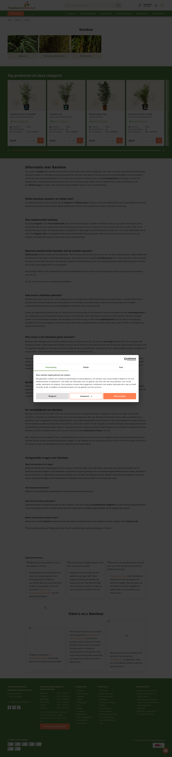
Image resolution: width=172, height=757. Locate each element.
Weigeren (52, 396)
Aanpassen (84, 396)
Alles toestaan (119, 396)
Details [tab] (86, 367)
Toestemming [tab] (50, 367)
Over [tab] (121, 367)
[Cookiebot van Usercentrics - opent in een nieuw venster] (126, 359)
